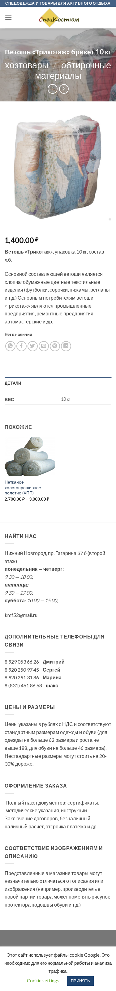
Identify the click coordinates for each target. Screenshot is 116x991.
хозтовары (27, 65)
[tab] (58, 383)
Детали (13, 383)
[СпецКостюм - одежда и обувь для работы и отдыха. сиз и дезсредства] (58, 17)
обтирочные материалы (73, 70)
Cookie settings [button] (43, 980)
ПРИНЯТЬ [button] (80, 980)
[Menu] (8, 17)
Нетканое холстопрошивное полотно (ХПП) (23, 487)
